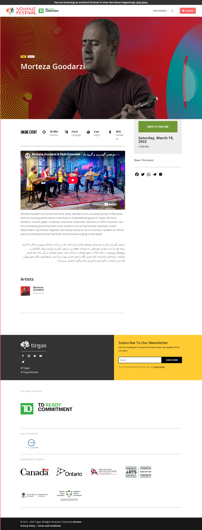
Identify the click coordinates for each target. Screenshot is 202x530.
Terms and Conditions (49, 525)
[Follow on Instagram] (28, 356)
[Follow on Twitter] (34, 356)
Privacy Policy (28, 525)
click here (141, 2)
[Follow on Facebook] (23, 356)
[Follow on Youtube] (40, 356)
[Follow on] (23, 361)
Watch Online (158, 126)
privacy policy (159, 367)
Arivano (77, 521)
